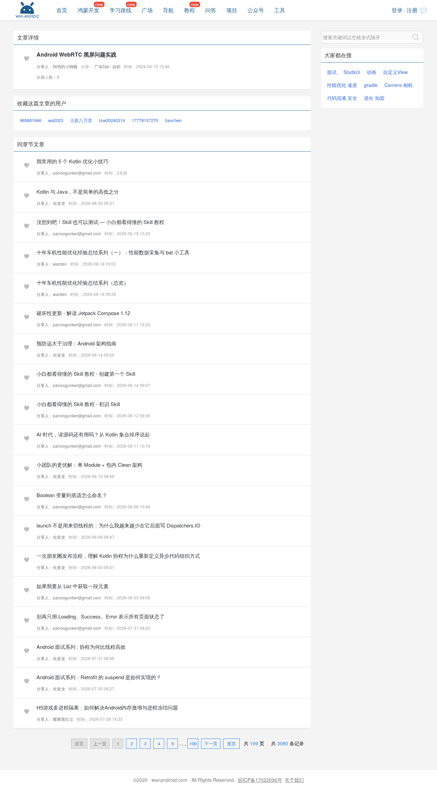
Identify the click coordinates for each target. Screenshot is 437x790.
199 (193, 743)
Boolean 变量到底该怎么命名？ (72, 494)
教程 (189, 10)
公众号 (256, 10)
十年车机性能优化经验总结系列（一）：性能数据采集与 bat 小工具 (113, 252)
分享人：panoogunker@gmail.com (69, 173)
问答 (210, 10)
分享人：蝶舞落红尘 (55, 719)
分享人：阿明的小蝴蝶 (57, 66)
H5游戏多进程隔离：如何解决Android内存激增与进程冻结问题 (107, 707)
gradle (371, 84)
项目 (231, 10)
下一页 (210, 743)
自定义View (395, 72)
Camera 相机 (398, 84)
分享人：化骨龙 (51, 203)
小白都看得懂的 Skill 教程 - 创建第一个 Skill (86, 373)
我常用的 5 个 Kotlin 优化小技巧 (72, 161)
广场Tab (101, 66)
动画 (371, 72)
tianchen (173, 120)
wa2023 (55, 120)
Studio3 (351, 72)
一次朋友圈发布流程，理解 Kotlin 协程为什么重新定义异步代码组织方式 (118, 555)
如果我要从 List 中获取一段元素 (73, 586)
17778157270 (145, 120)
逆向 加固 (374, 97)
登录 (397, 10)
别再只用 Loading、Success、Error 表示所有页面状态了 (101, 616)
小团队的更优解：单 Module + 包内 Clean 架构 (89, 464)
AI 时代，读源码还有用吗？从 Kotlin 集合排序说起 (93, 434)
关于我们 (294, 779)
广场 (147, 10)
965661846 (30, 120)
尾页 (231, 743)
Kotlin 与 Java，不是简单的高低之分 (78, 191)
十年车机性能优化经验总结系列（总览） (83, 282)
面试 (332, 72)
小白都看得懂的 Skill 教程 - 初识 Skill (78, 403)
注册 (412, 10)
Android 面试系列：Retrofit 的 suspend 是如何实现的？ (99, 677)
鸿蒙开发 (88, 10)
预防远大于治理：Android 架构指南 (76, 343)
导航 (168, 10)
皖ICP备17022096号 (260, 779)
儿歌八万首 (81, 120)
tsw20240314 (112, 120)
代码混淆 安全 (342, 97)
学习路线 (120, 10)
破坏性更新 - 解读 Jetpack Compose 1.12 (83, 312)
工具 (279, 10)
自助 (116, 66)
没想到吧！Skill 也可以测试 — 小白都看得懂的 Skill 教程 (100, 221)
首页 (61, 10)
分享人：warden (52, 264)
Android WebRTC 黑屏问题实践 (76, 54)
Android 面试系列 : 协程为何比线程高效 (81, 646)
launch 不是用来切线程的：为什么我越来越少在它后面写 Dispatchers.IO (118, 525)
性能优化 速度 (342, 84)
